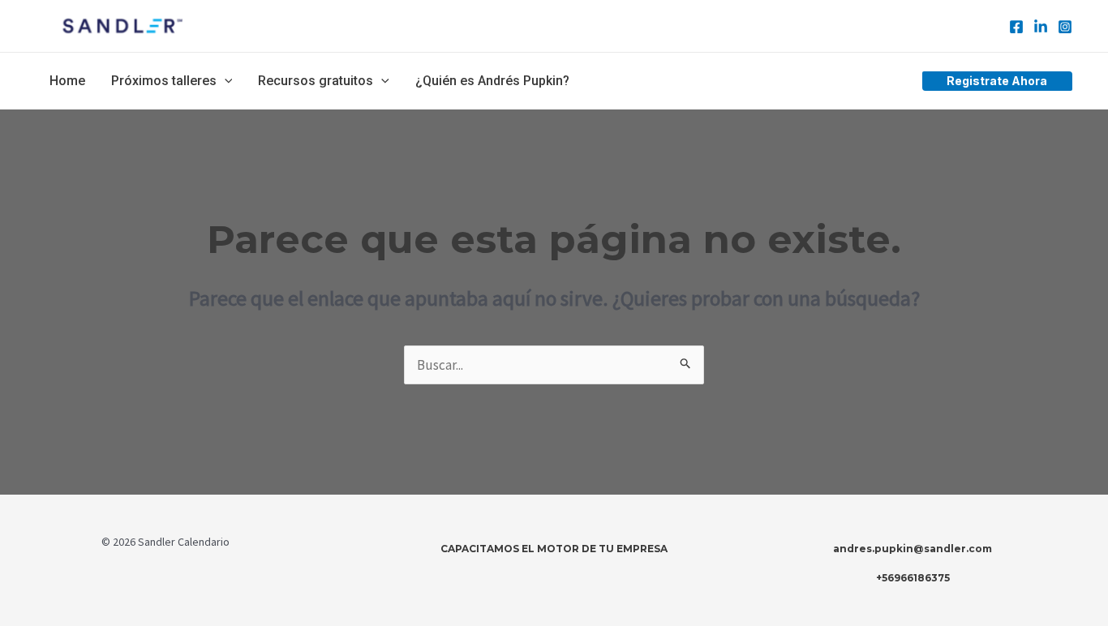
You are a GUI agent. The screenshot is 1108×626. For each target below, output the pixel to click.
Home (67, 80)
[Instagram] (1065, 26)
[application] (225, 81)
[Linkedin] (1040, 26)
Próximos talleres (164, 80)
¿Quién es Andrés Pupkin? (492, 80)
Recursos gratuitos (315, 80)
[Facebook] (1016, 26)
